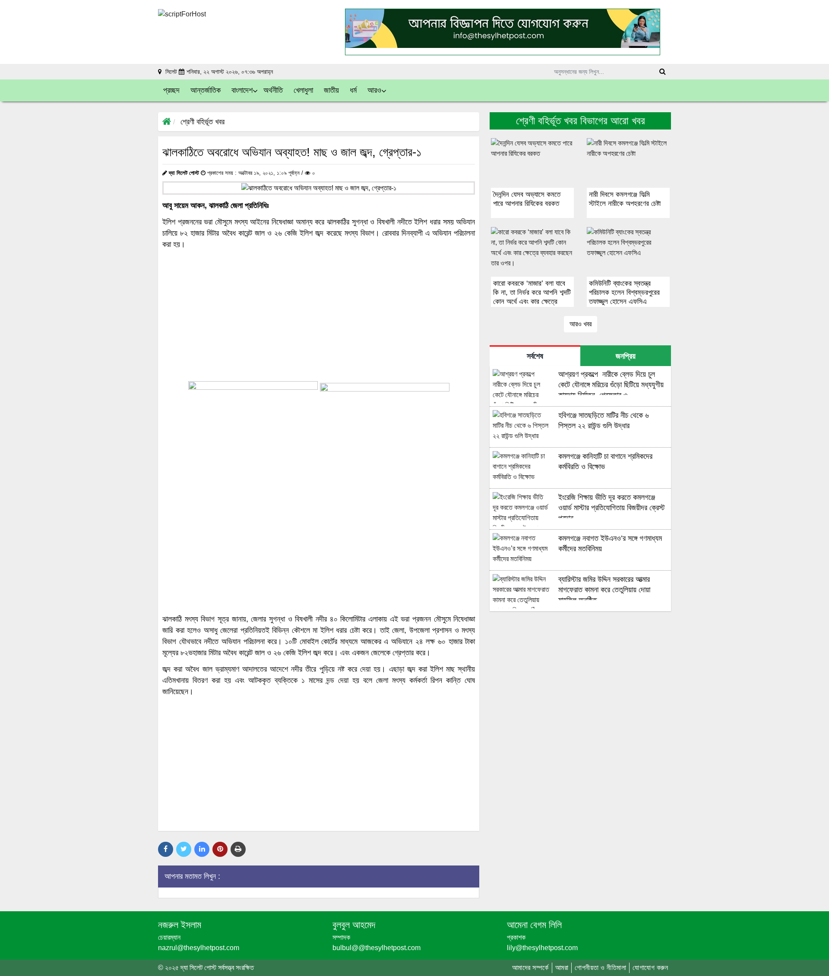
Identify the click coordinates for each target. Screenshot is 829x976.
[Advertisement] (318, 315)
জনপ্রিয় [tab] (626, 356)
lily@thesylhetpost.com (542, 947)
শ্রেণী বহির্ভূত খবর (202, 121)
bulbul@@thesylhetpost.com (376, 947)
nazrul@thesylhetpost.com (198, 947)
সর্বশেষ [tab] (535, 356)
